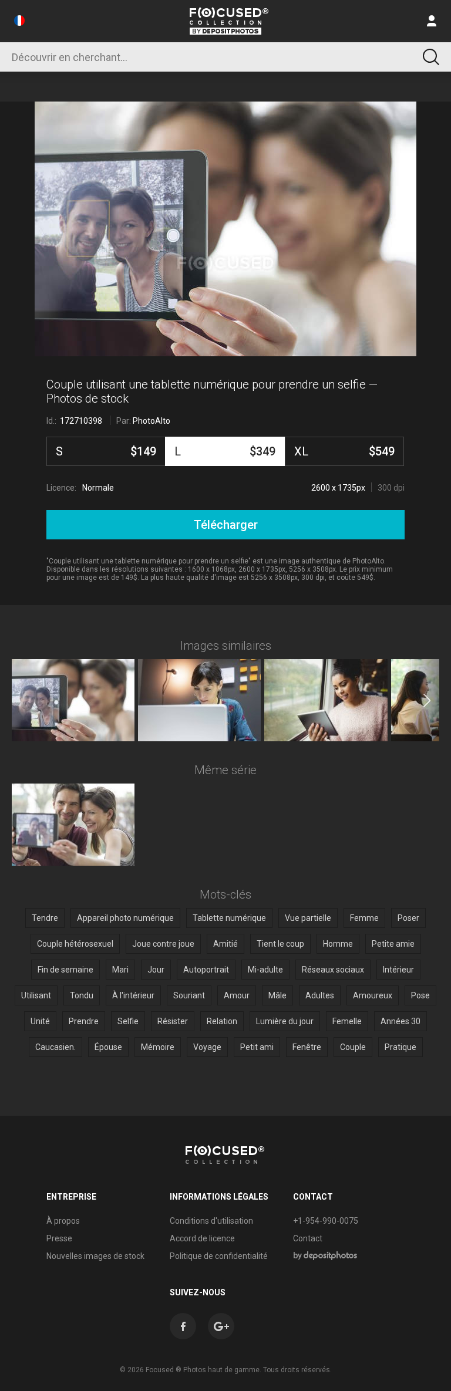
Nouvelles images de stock (95, 1256)
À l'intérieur (133, 995)
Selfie (128, 1021)
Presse (59, 1238)
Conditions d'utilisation (211, 1220)
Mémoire (157, 1047)
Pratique (400, 1047)
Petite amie (393, 943)
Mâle (277, 995)
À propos (63, 1220)
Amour (237, 995)
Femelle (347, 1021)
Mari (120, 969)
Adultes (319, 995)
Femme (364, 918)
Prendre (84, 1021)
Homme (338, 943)
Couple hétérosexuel (75, 943)
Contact (307, 1238)
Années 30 (400, 1021)
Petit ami (257, 1047)
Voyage (207, 1047)
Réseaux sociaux (333, 969)
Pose (420, 995)
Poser (408, 918)
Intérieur (398, 969)
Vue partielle (308, 918)
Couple (353, 1047)
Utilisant (36, 995)
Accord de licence (202, 1238)
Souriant (189, 995)
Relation (222, 1021)
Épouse (108, 1047)
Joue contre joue (163, 943)
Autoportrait (206, 969)
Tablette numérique (229, 918)
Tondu (81, 995)
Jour (155, 969)
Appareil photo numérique (125, 918)
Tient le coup (280, 943)
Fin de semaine (65, 969)
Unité (40, 1021)
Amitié (225, 943)
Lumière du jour (285, 1021)
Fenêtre (306, 1047)
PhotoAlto (151, 421)
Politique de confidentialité (219, 1256)
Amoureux (372, 995)
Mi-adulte (265, 969)
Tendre (45, 918)
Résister (172, 1021)
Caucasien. (55, 1047)
